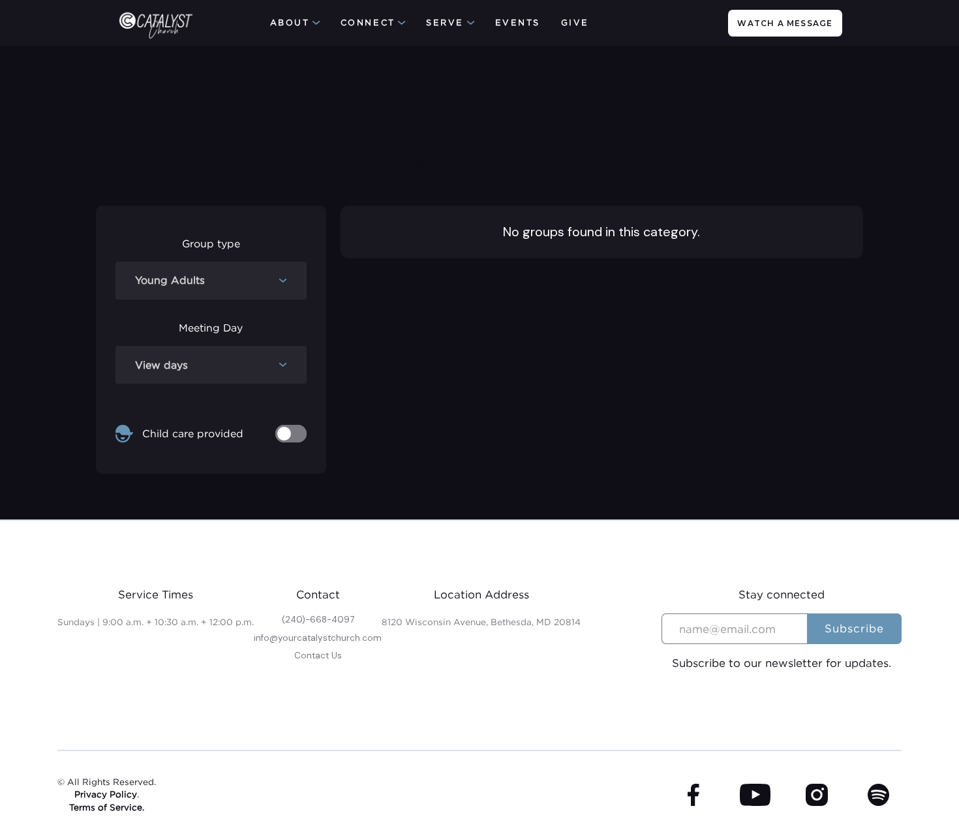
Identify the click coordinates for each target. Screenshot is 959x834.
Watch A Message (784, 23)
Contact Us (318, 655)
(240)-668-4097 (318, 619)
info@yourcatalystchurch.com (318, 637)
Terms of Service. (106, 807)
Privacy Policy (105, 794)
